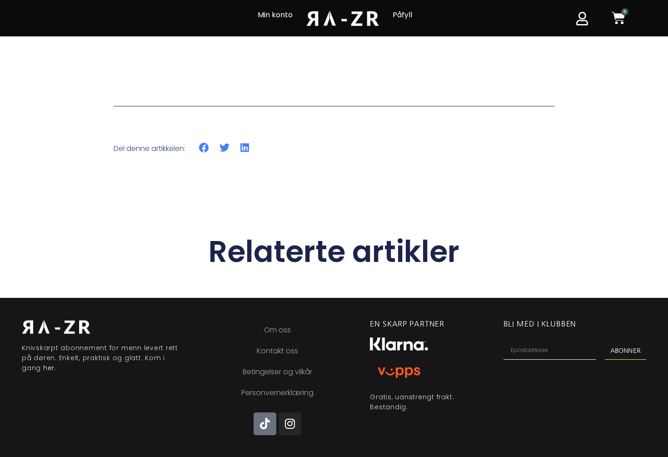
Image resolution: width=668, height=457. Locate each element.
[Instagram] (290, 423)
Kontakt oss (277, 351)
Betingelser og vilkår (277, 372)
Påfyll (402, 15)
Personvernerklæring (277, 392)
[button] (204, 148)
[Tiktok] (265, 423)
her (49, 367)
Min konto (275, 15)
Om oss (277, 330)
